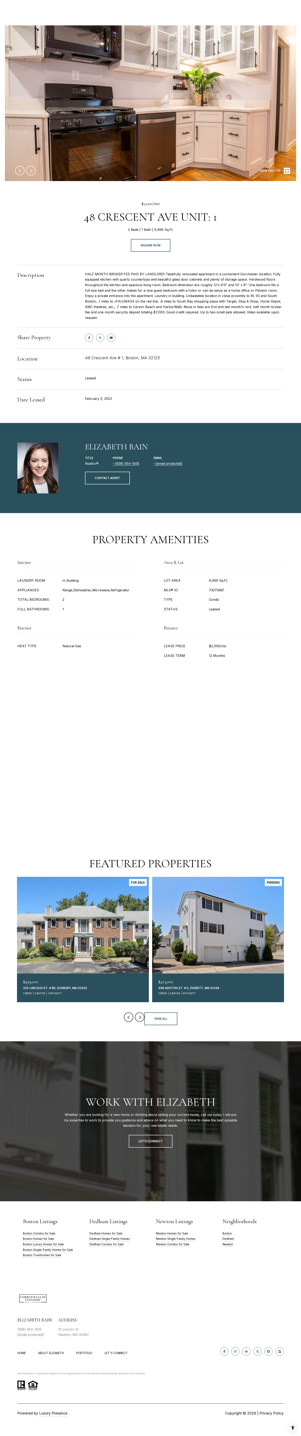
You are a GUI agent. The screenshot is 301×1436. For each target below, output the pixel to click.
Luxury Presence (53, 1413)
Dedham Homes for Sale (105, 1233)
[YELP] (257, 1351)
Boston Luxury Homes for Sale (43, 1244)
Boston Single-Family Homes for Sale (48, 1249)
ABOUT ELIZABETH (51, 1353)
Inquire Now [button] (151, 245)
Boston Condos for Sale (39, 1233)
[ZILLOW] (279, 1351)
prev (20, 170)
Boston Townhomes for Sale (42, 1255)
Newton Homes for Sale (172, 1233)
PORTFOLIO (84, 1353)
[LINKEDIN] (246, 1351)
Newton (228, 1244)
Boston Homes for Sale (38, 1238)
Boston (227, 1233)
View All (160, 1018)
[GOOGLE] (268, 1351)
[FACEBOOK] (224, 1351)
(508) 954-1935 (127, 463)
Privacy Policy (271, 1413)
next (31, 170)
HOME (21, 1353)
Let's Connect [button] (151, 1141)
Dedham (228, 1238)
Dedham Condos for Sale (106, 1244)
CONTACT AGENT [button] (107, 478)
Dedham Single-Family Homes (109, 1238)
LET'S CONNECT (116, 1353)
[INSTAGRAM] (235, 1351)
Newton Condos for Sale (172, 1244)
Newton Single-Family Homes (176, 1238)
